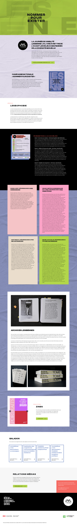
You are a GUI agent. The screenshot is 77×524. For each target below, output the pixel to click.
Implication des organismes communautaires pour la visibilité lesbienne (30, 449)
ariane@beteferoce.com (63, 487)
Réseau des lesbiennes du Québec (13, 522)
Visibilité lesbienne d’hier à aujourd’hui (43, 447)
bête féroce (44, 522)
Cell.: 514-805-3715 (62, 489)
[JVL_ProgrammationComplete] (21, 134)
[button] (15, 459)
